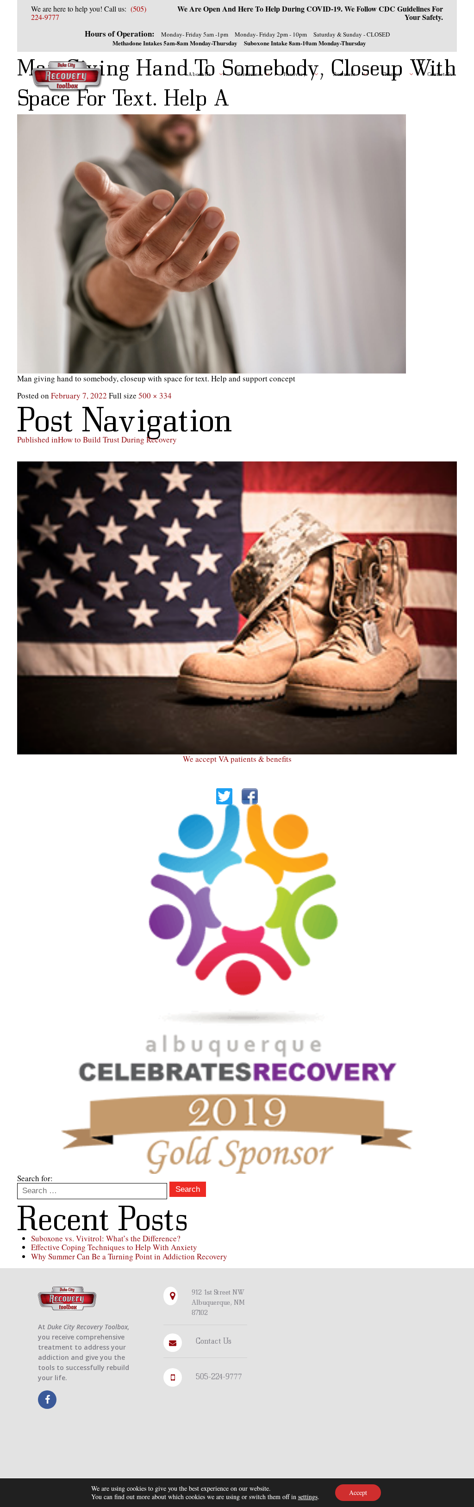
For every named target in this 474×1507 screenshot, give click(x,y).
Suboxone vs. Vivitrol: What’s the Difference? (106, 1238)
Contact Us (213, 1340)
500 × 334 (155, 395)
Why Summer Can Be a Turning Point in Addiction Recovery (129, 1256)
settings (308, 1497)
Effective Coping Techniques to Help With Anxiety (114, 1247)
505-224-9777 (219, 1376)
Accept (358, 1492)
